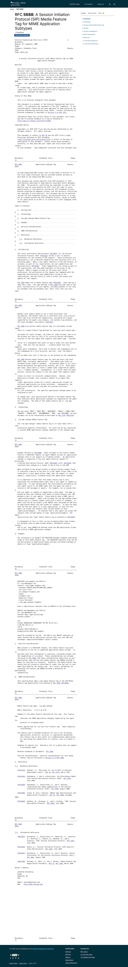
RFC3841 (54, 253)
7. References (86, 37)
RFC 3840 (21, 282)
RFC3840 (35, 266)
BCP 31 (51, 863)
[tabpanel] (98, 31)
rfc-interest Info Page (88, 957)
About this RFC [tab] (92, 13)
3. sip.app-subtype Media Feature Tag (93, 25)
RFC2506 (57, 282)
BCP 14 (48, 772)
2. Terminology (86, 22)
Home (12, 9)
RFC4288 (38, 453)
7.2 (20, 243)
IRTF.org (68, 954)
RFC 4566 (50, 803)
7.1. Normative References (90, 40)
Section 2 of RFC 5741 (57, 112)
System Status (13, 963)
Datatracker (69, 960)
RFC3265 (49, 322)
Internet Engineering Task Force (43, 949)
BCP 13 (52, 795)
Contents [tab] (83, 13)
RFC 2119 (61, 415)
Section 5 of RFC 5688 (54, 758)
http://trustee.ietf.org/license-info (34, 139)
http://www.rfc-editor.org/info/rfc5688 (34, 121)
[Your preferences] (115, 4)
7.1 (20, 239)
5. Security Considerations (89, 31)
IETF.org (68, 952)
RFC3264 (68, 463)
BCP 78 (44, 135)
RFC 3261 (70, 841)
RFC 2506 (59, 863)
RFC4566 (54, 463)
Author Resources (71, 963)
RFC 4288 (60, 795)
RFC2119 (70, 415)
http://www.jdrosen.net (33, 884)
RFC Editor (84, 952)
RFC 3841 (30, 857)
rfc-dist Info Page (86, 954)
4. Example (85, 28)
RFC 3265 (48, 849)
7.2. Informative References (90, 43)
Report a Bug (23, 963)
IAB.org (67, 957)
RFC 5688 (18, 164)
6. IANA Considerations (88, 34)
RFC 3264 (67, 778)
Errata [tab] (101, 13)
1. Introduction (86, 18)
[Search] (109, 4)
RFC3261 (44, 256)
